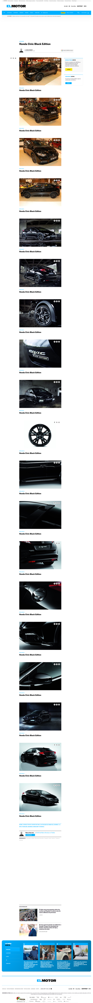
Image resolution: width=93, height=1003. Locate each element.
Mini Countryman (22, 0)
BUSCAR (68, 83)
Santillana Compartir (51, 997)
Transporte (57, 838)
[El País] (66, 6)
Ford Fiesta (46, 0)
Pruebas (26, 12)
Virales (31, 12)
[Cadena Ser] (85, 6)
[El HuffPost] (80, 6)
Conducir (21, 12)
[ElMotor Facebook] (44, 989)
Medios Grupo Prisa (20, 1001)
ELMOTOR (8, 949)
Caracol (69, 997)
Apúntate (68, 69)
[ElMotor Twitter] (46, 989)
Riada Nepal (74, 0)
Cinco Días (49, 999)
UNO (40, 999)
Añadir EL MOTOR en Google (68, 50)
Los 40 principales (38, 997)
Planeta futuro (63, 999)
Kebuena (67, 999)
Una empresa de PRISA (20, 998)
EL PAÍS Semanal (58, 999)
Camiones (16, 0)
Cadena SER (56, 997)
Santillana (44, 997)
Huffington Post (34, 999)
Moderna (37, 1001)
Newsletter (45, 12)
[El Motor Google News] (51, 989)
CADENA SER (8, 963)
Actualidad (9, 12)
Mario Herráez (29, 49)
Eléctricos (15, 12)
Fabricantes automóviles (39, 838)
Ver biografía (29, 834)
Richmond (31, 1001)
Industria (53, 838)
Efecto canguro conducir (30, 0)
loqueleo (60, 1001)
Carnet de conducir (52, 0)
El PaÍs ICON (49, 1001)
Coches (32, 838)
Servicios (63, 12)
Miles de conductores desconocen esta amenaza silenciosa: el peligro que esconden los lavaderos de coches (47, 964)
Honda (50, 838)
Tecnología (37, 12)
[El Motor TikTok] (49, 989)
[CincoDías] (73, 6)
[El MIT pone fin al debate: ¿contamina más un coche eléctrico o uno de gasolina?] (80, 959)
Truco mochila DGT (39, 0)
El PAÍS (32, 997)
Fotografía (46, 838)
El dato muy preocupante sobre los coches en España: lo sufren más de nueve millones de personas (49, 911)
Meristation (66, 1001)
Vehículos (21, 840)
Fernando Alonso (68, 0)
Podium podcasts (43, 1001)
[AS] (69, 6)
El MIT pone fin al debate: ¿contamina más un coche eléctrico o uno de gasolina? (80, 963)
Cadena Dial (54, 999)
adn (64, 997)
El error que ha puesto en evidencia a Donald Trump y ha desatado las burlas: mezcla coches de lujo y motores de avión (50, 927)
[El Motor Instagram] (47, 989)
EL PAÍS (7, 956)
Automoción (28, 838)
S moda (54, 1001)
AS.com (60, 997)
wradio (44, 999)
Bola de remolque (60, 0)
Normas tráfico (10, 0)
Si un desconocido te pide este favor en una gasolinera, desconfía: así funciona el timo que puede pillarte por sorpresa (31, 965)
